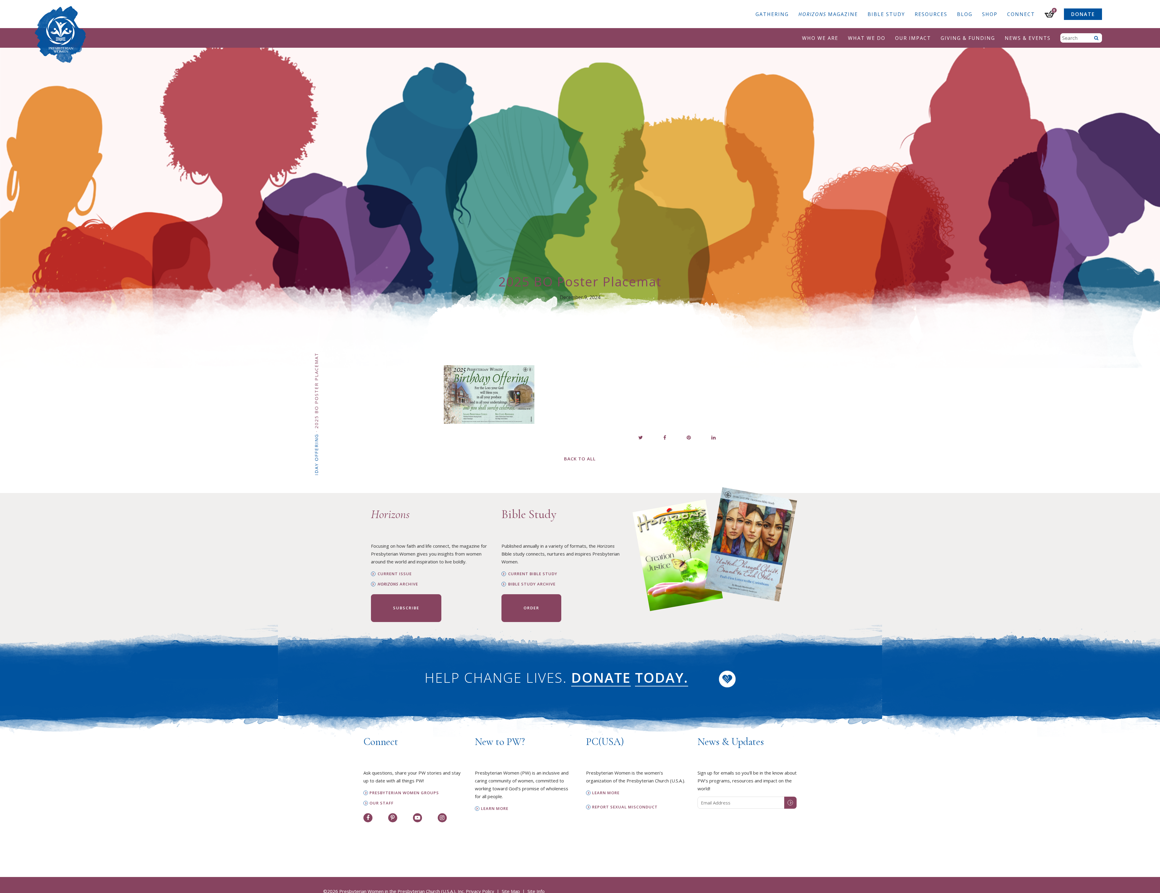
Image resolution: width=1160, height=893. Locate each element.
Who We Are (820, 38)
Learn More (494, 809)
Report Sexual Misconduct (625, 807)
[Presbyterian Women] (60, 34)
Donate (1083, 14)
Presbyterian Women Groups (404, 793)
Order (531, 608)
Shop (989, 14)
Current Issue (395, 574)
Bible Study (886, 14)
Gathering (772, 14)
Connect (1021, 14)
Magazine (828, 14)
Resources (931, 14)
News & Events (1028, 38)
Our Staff (381, 803)
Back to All (580, 459)
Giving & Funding (968, 38)
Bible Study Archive (532, 584)
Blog (964, 14)
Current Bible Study (532, 574)
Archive (398, 584)
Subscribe (406, 608)
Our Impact (913, 38)
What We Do (866, 38)
